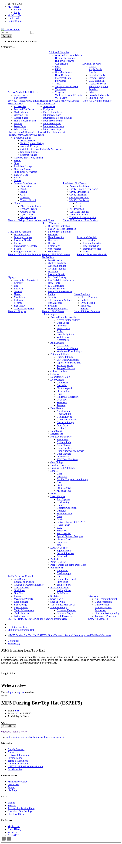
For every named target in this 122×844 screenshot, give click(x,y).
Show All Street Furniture (87, 311)
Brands (11, 802)
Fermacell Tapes (28, 209)
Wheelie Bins (20, 129)
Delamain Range (65, 422)
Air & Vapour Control (106, 599)
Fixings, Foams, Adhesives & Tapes (26, 134)
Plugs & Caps (21, 174)
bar (22, 737)
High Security (64, 550)
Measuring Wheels (23, 599)
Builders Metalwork (65, 60)
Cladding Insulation (79, 197)
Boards (92, 72)
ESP (17, 710)
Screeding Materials (99, 95)
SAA (59, 527)
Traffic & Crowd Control (20, 576)
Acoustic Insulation (79, 186)
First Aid (18, 288)
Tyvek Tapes (26, 214)
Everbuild (25, 197)
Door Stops (56, 431)
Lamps (17, 596)
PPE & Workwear (51, 223)
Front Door (62, 425)
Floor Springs (63, 391)
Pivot (59, 485)
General (18, 291)
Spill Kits (52, 305)
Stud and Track (96, 97)
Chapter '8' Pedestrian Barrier (28, 584)
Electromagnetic (65, 388)
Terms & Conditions (18, 760)
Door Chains (63, 445)
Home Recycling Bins (25, 120)
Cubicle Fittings (65, 357)
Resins (17, 177)
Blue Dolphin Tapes (30, 206)
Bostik (23, 191)
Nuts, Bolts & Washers (25, 172)
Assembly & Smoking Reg (27, 280)
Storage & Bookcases (25, 251)
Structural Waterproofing (107, 613)
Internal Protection (92, 248)
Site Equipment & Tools (60, 300)
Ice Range (62, 428)
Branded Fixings (22, 137)
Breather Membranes (65, 58)
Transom (61, 405)
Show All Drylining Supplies (97, 100)
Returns (11, 787)
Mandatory (19, 297)
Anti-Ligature (63, 411)
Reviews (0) (14, 643)
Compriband (61, 63)
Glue (16, 163)
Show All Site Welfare (53, 311)
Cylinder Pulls (64, 442)
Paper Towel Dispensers (69, 362)
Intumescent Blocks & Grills (57, 117)
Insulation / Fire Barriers (75, 183)
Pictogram (19, 300)
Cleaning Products (57, 268)
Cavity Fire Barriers (79, 191)
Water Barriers (21, 616)
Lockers (18, 243)
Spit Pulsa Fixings (29, 152)
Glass (59, 394)
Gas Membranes (63, 72)
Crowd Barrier (21, 587)
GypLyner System (98, 83)
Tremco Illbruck (28, 200)
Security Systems (65, 334)
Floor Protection (91, 246)
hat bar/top (34, 737)
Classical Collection (67, 419)
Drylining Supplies (91, 63)
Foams (17, 160)
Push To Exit (63, 328)
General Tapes (27, 211)
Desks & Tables (22, 234)
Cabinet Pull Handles (67, 579)
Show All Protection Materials (92, 254)
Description (13, 640)
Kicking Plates (64, 590)
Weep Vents (61, 97)
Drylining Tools (97, 75)
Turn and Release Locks (62, 604)
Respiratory (54, 246)
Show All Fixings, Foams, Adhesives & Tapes (31, 220)
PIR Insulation (76, 209)
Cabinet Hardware (59, 371)
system (52, 737)
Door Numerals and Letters (70, 451)
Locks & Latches (59, 547)
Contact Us (13, 784)
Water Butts (20, 126)
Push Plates (62, 593)
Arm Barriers (20, 579)
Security (18, 123)
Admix (92, 66)
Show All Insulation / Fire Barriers (80, 220)
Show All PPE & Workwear (56, 254)
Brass (59, 473)
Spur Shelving (57, 601)
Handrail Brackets (59, 465)
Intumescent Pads (52, 123)
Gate (59, 482)
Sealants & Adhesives (25, 183)
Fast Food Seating (57, 277)
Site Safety (19, 305)
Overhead (62, 399)
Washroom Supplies (58, 308)
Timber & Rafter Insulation (82, 217)
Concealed (62, 385)
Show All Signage (17, 311)
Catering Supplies (57, 265)
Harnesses (53, 240)
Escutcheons (56, 433)
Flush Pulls (62, 581)
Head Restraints (63, 75)
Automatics (62, 382)
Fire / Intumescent (46, 103)
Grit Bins (18, 593)
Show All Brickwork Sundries (64, 100)
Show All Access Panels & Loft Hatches (28, 100)
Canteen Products (57, 263)
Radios (51, 294)
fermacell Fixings (29, 146)
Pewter (60, 519)
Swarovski (62, 542)
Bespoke (18, 283)
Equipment (48, 109)
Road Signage (21, 601)
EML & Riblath (97, 80)
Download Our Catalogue (21, 811)
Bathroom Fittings (59, 354)
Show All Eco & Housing (21, 132)
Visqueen (59, 92)
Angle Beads (95, 69)
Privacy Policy (15, 758)
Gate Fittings (56, 462)
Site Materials (55, 302)
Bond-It (24, 189)
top (26, 737)
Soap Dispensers (65, 365)
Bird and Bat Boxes (24, 109)
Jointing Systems (103, 607)
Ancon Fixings (27, 140)
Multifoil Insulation (79, 200)
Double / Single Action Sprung (72, 479)
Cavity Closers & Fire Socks (83, 189)
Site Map (12, 790)
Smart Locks (56, 599)
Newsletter (13, 835)
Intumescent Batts (52, 115)
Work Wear (53, 251)
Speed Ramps (21, 607)
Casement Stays (65, 613)
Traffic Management (24, 308)
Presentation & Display (25, 246)
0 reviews (6, 731)
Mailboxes (86, 305)
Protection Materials (87, 237)
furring (16, 737)
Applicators (26, 186)
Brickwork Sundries (59, 52)
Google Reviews (16, 749)
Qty (3, 722)
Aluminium (62, 570)
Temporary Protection (105, 616)
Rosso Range (63, 525)
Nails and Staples (22, 169)
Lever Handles (57, 496)
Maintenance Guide (17, 781)
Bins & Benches (89, 297)
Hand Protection (56, 237)
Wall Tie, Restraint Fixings (68, 95)
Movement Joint (63, 78)
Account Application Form (21, 808)
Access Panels (21, 95)
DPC (57, 66)
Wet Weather (54, 248)
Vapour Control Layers (66, 86)
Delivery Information (18, 755)
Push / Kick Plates (59, 587)
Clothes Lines (21, 112)
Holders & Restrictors (67, 396)
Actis (78, 203)
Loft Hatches (20, 97)
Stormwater (100, 610)
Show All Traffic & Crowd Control (25, 618)
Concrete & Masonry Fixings (28, 157)
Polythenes (60, 80)
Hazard (17, 294)
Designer (61, 510)
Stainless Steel (64, 488)
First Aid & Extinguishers (61, 280)
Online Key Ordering (18, 763)
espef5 (60, 737)
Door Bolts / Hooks (60, 376)
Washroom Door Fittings (69, 351)
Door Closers (57, 379)
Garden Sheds (21, 117)
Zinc (59, 544)
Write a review (20, 731)
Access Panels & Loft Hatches (23, 92)
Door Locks (63, 322)
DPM (58, 69)
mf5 (9, 737)
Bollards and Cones (24, 581)
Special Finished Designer (70, 536)
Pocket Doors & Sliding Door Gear (68, 564)
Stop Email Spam (16, 814)
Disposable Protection (59, 226)
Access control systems (68, 320)
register (20, 692)
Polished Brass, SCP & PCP (71, 522)
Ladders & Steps (56, 288)
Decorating (53, 271)
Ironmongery (50, 314)
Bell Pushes (62, 439)
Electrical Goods (22, 240)
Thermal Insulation (78, 214)
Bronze (60, 505)
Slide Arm (62, 402)
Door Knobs (56, 408)
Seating (17, 248)
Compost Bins (21, 115)
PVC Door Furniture (67, 459)
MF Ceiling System (98, 86)
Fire (16, 285)
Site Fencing (20, 604)
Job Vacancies (15, 769)
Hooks (53, 493)
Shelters (84, 308)
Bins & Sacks (55, 260)
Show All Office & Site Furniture (24, 254)
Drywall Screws (97, 78)
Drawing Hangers (23, 237)
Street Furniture (82, 294)
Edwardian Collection (68, 359)
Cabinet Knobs (64, 416)
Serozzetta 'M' (64, 533)
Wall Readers (63, 337)
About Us (12, 752)
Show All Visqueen (98, 618)
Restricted (62, 556)
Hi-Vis (51, 243)
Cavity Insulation (78, 194)
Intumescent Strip (52, 129)
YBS (78, 206)
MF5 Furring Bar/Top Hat (21, 630)
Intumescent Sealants (53, 126)
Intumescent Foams (53, 120)
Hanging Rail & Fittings (62, 468)
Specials (12, 805)
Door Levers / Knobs (67, 348)
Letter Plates (63, 456)
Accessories (20, 106)
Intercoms (62, 325)
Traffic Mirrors (21, 613)
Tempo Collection (66, 368)
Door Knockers (64, 448)
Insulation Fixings (23, 166)
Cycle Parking (88, 302)
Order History (15, 829)
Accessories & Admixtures (68, 55)
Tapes (58, 83)
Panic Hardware (58, 562)
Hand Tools (54, 283)
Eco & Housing (15, 103)
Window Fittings (58, 607)
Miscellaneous (64, 490)
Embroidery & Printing (59, 231)
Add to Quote (9, 726)
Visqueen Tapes (28, 217)
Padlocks (54, 559)
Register (18, 9)
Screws (17, 180)
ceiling (44, 737)
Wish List (12, 832)
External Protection (92, 243)
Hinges (54, 470)
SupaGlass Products (79, 211)
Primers (92, 92)
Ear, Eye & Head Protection (62, 228)
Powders (93, 89)
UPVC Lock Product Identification (25, 766)
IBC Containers (56, 285)
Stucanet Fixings (28, 154)
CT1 (22, 194)
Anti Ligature (57, 342)
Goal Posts (19, 590)
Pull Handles (56, 567)
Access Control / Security (63, 317)
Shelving (54, 596)
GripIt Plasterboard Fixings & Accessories (41, 149)
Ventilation (60, 89)
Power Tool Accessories (60, 291)
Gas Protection (102, 604)
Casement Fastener (66, 610)
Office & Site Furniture (19, 231)
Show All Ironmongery (55, 618)
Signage (12, 277)
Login (17, 12)
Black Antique (64, 414)
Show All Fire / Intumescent (51, 132)
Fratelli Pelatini (64, 513)
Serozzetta (62, 530)
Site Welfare (48, 257)
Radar (60, 331)
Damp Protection (103, 601)
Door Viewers (64, 453)
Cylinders (55, 374)
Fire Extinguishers (52, 112)
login (10, 692)
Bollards (85, 300)
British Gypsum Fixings (32, 143)
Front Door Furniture (60, 436)
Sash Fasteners (64, 616)
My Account (14, 826)
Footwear (53, 234)
